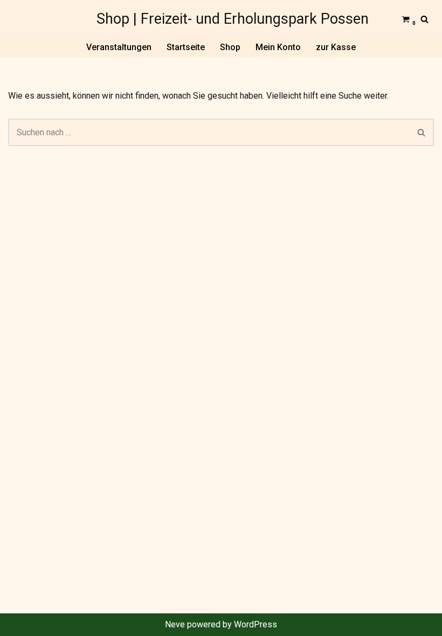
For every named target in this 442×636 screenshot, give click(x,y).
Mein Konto (278, 47)
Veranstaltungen (118, 47)
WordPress (255, 624)
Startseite (186, 47)
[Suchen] (424, 19)
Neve (175, 624)
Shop (230, 47)
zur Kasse (336, 47)
